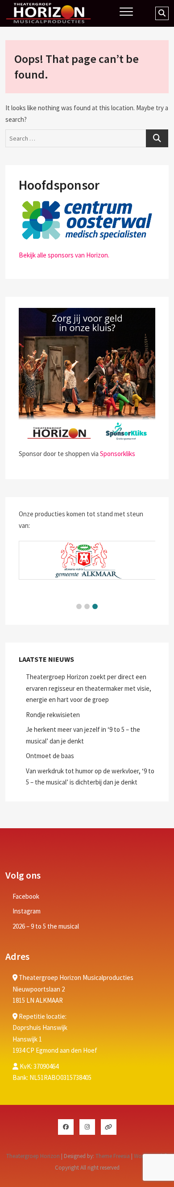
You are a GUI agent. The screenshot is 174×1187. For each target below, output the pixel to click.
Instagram (26, 911)
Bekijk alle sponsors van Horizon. (64, 255)
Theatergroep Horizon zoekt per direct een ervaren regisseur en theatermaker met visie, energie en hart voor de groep (88, 688)
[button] (79, 606)
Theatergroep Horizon (33, 1156)
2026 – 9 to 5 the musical (45, 926)
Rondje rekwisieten (53, 714)
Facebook (25, 896)
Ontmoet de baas (50, 755)
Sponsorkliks (117, 453)
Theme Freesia (112, 1156)
